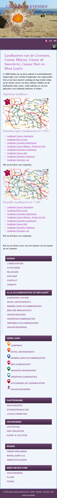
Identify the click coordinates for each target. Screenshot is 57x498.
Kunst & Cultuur (17, 435)
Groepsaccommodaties (21, 319)
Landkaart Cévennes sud (18, 160)
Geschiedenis (15, 473)
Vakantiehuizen (16, 314)
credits (32, 491)
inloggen (12, 272)
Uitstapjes (13, 427)
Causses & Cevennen (26, 6)
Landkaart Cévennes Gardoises (21, 156)
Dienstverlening (17, 451)
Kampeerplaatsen (18, 298)
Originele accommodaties (22, 323)
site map (46, 491)
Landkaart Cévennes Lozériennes (21, 150)
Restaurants (15, 405)
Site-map (12, 276)
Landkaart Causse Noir (17, 153)
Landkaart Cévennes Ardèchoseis (22, 143)
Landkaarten (15, 263)
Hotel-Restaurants (23, 351)
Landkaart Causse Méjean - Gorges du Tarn (26, 146)
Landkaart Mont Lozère (17, 139)
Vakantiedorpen (17, 327)
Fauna (10, 481)
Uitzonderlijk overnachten (28, 383)
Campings (16, 345)
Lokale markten (17, 414)
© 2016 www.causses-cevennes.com (16, 491)
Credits (11, 284)
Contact (12, 280)
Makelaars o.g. (16, 455)
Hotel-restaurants (19, 302)
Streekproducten (18, 409)
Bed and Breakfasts (19, 310)
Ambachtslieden (17, 460)
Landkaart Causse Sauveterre (20, 136)
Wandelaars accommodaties (24, 306)
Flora (10, 477)
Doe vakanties (15, 431)
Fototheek (13, 268)
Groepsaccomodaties (24, 377)
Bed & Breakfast (21, 364)
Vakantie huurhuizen (23, 370)
